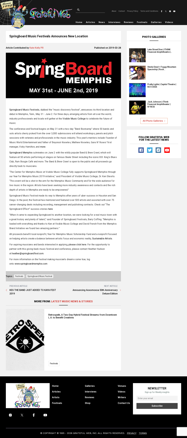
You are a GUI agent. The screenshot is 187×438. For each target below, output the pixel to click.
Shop (87, 403)
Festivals (142, 22)
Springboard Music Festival (39, 276)
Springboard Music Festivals (24, 109)
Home (79, 22)
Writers (122, 397)
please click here (77, 244)
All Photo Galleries (153, 120)
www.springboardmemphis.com (31, 263)
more (43, 146)
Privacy (131, 433)
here (50, 209)
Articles (90, 22)
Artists (55, 397)
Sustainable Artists (102, 238)
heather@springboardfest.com (27, 253)
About (114, 11)
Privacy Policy (132, 11)
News (102, 22)
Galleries (156, 22)
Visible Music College (74, 118)
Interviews (114, 22)
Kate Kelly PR (37, 47)
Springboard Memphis (20, 152)
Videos (169, 22)
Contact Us (124, 403)
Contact (121, 11)
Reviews (128, 22)
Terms (143, 433)
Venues (122, 386)
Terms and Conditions (149, 11)
